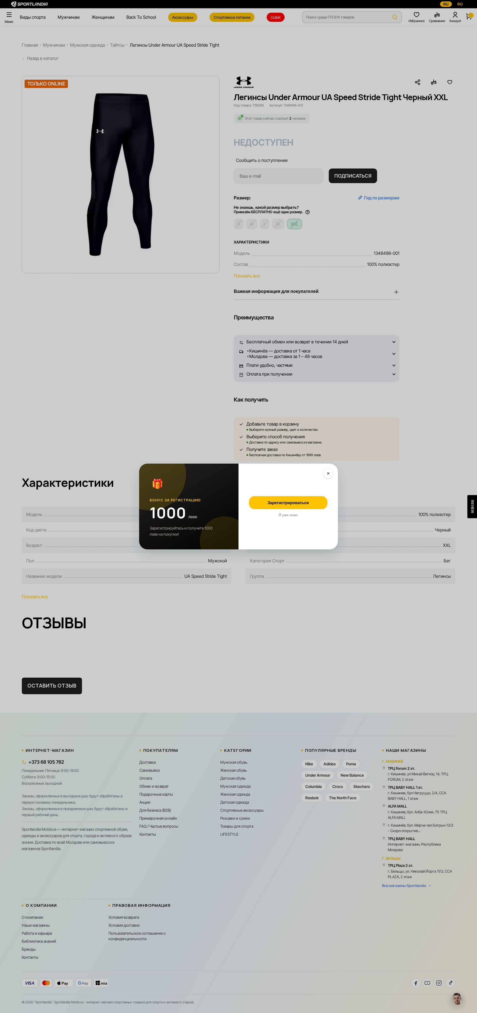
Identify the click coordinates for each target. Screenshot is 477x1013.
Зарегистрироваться (288, 502)
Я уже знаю (288, 515)
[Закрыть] (328, 473)
